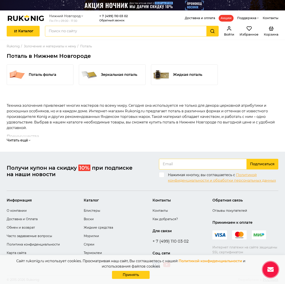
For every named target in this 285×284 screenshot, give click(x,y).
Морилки (91, 236)
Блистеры (92, 211)
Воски (89, 219)
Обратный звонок (111, 20)
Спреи (89, 244)
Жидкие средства (98, 228)
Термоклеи (93, 253)
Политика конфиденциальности (33, 244)
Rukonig (13, 46)
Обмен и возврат (21, 228)
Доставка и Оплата (22, 219)
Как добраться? (165, 219)
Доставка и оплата (200, 18)
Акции (226, 18)
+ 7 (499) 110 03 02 (113, 16)
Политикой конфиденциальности (210, 261)
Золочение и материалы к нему (50, 46)
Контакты (270, 18)
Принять (131, 275)
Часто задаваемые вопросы (29, 236)
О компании (17, 211)
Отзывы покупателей (229, 211)
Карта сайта (16, 253)
